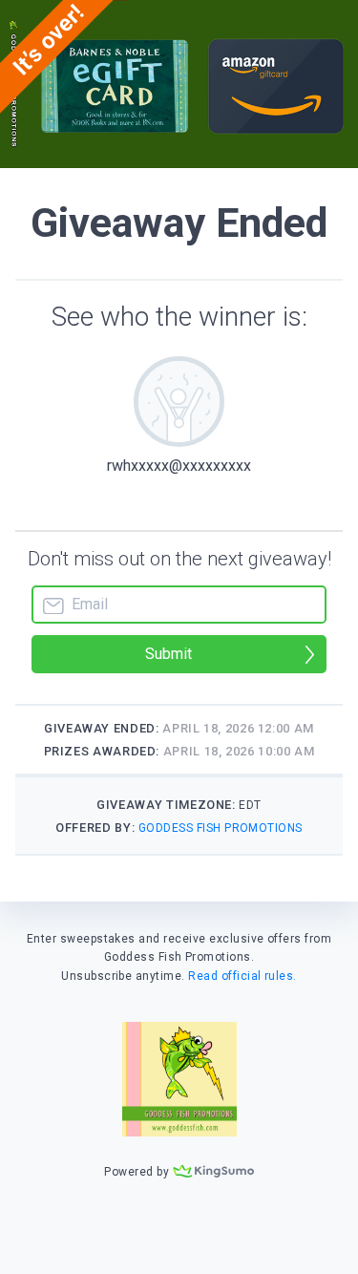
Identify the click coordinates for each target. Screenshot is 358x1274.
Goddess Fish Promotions (220, 828)
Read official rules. (242, 976)
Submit (168, 654)
